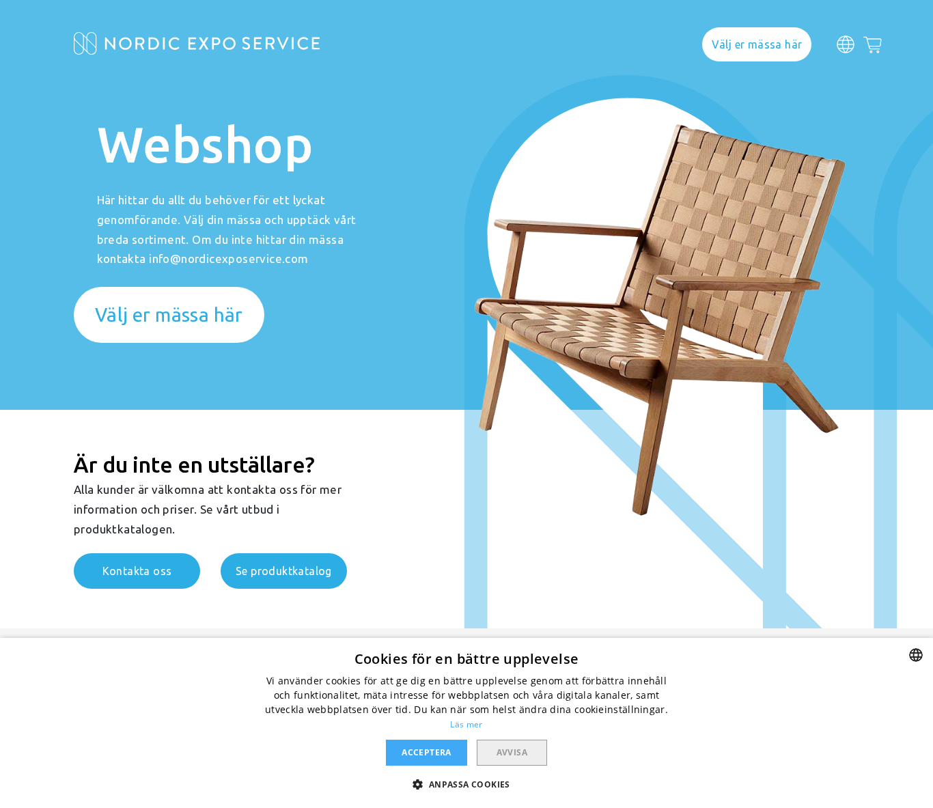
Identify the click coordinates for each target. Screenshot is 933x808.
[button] (466, 784)
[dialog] (466, 723)
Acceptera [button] (426, 752)
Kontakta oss (137, 571)
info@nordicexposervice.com (228, 258)
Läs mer (466, 724)
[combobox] (916, 655)
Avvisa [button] (512, 752)
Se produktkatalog (284, 571)
